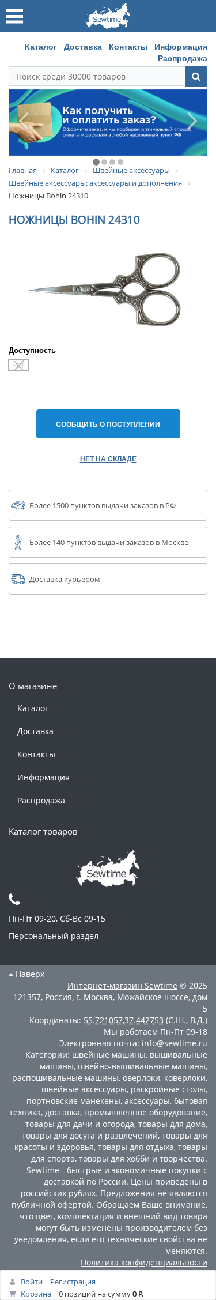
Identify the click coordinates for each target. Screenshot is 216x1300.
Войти (32, 1281)
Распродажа (182, 57)
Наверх (28, 973)
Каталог (41, 46)
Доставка (83, 46)
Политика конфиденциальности (144, 1262)
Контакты (128, 46)
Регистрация (73, 1281)
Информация (180, 46)
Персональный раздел (53, 935)
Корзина (36, 1293)
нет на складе (108, 458)
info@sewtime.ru (174, 1043)
